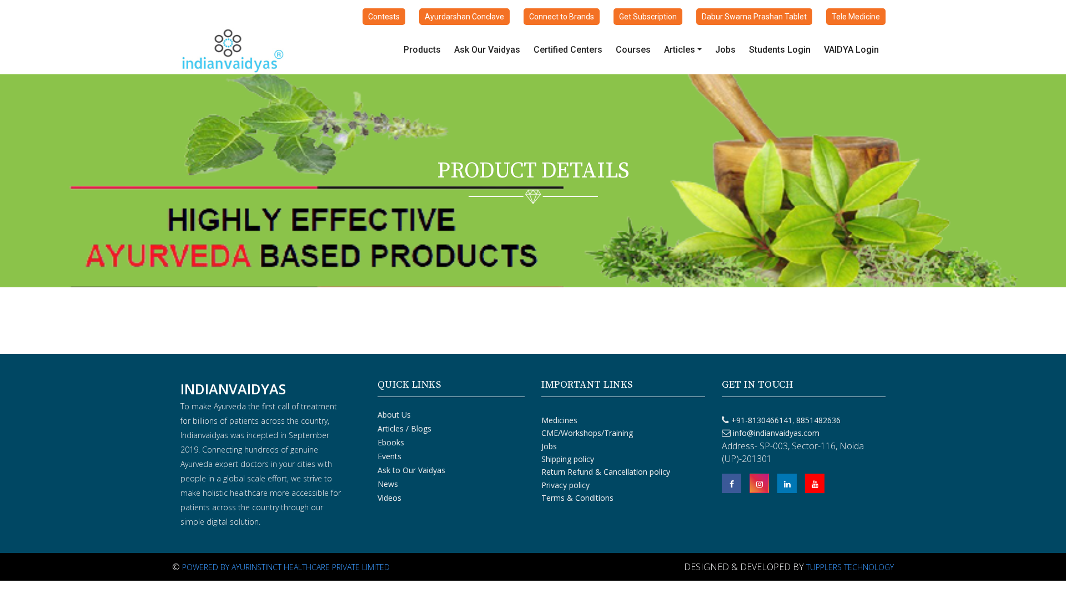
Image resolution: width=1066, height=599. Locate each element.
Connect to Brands (561, 16)
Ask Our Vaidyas (487, 49)
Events (389, 456)
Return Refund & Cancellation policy (605, 471)
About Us (394, 414)
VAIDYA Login (851, 49)
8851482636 (817, 420)
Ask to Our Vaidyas (411, 470)
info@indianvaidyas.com (776, 433)
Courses (633, 49)
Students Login (780, 49)
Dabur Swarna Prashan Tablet (754, 16)
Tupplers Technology (850, 567)
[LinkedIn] (787, 483)
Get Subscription (648, 16)
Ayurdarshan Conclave (464, 16)
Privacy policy (565, 485)
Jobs (725, 49)
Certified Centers (568, 49)
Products (422, 49)
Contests (384, 16)
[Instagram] (759, 483)
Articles (679, 49)
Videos (389, 498)
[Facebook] (731, 483)
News (388, 484)
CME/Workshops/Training (587, 433)
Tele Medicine (856, 16)
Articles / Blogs (404, 428)
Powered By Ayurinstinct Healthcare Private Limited (286, 567)
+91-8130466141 (761, 420)
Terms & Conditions (577, 498)
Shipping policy (567, 459)
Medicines (559, 420)
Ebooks (391, 442)
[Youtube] (814, 483)
